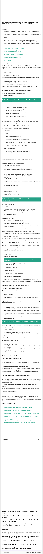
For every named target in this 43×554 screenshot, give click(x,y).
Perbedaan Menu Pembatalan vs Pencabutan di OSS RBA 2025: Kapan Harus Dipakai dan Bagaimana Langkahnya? (22, 414)
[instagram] (7, 552)
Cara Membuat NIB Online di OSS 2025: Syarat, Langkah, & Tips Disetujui (19, 544)
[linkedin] (8, 552)
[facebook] (2, 552)
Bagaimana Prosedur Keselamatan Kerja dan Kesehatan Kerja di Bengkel (15, 417)
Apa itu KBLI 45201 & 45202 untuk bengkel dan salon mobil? (13, 50)
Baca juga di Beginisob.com (8, 60)
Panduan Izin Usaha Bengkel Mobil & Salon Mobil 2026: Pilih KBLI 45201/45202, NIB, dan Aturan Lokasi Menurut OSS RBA (20, 23)
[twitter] (4, 552)
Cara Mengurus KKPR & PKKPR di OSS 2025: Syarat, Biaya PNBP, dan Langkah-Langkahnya (19, 410)
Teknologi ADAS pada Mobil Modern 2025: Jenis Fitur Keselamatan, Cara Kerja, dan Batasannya (19, 422)
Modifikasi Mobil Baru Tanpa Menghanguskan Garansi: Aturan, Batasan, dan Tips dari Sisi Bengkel (19, 420)
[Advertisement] (21, 10)
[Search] (38, 2)
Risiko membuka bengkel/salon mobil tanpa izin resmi (12, 57)
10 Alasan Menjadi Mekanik (8, 419)
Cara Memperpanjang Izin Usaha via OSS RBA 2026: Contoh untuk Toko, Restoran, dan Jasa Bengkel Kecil (21, 416)
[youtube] (5, 552)
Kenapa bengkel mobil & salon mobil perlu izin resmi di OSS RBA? (14, 48)
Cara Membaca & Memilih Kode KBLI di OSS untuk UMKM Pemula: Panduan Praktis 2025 (18, 407)
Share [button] (39, 439)
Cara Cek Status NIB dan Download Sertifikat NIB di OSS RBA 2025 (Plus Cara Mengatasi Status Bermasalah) (21, 413)
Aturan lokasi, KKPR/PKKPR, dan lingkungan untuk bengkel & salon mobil (15, 54)
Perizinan (3, 440)
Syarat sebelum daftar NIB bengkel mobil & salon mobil (12, 51)
